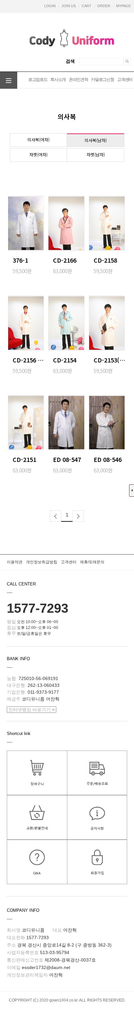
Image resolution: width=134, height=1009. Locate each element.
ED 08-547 (67, 459)
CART (86, 6)
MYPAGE (123, 6)
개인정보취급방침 (41, 562)
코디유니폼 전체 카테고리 (8, 80)
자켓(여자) (38, 154)
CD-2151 (24, 459)
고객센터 (124, 79)
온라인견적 (78, 79)
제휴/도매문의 (92, 562)
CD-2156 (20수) (29, 360)
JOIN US (68, 6)
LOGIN (50, 6)
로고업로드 (37, 79)
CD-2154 (64, 360)
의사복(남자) (96, 140)
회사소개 (58, 79)
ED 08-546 (108, 459)
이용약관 (14, 562)
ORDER (103, 6)
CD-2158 (105, 260)
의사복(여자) (38, 140)
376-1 (20, 260)
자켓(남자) (96, 154)
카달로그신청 (102, 79)
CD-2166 (64, 260)
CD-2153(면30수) (110, 360)
